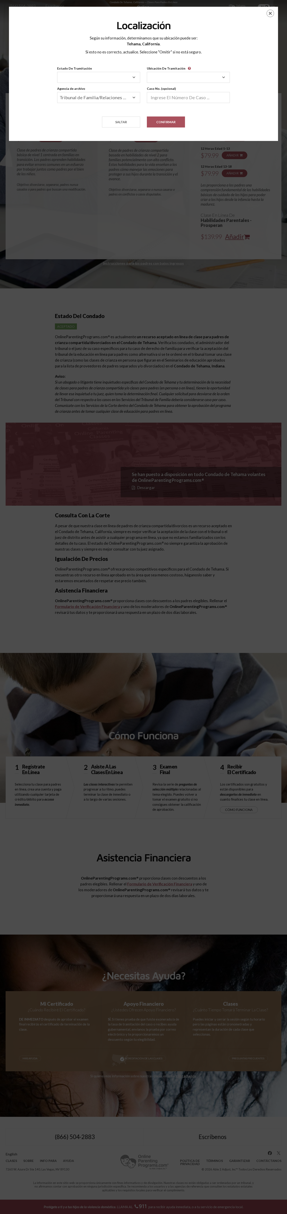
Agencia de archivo (71, 88)
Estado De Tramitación (74, 68)
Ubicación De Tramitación (166, 68)
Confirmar (166, 122)
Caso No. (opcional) (161, 88)
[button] (190, 66)
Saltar (121, 122)
